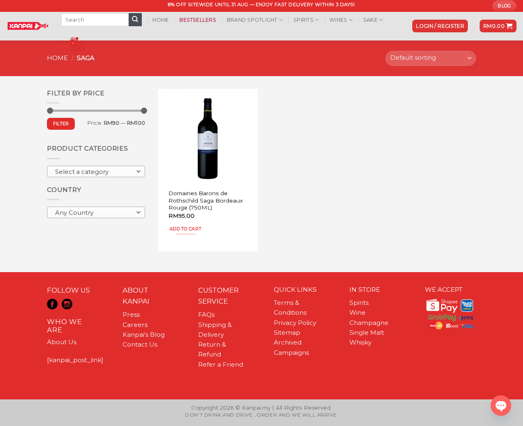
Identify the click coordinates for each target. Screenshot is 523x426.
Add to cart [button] (186, 229)
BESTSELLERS (197, 20)
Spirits (303, 20)
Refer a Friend (220, 364)
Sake (370, 20)
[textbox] (94, 172)
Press (131, 314)
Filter (61, 123)
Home (160, 20)
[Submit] (135, 19)
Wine (357, 312)
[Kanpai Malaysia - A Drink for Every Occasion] (27, 25)
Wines (338, 20)
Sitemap (287, 332)
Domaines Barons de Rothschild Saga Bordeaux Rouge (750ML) (205, 200)
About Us (61, 342)
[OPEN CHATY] (501, 405)
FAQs (206, 314)
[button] (440, 26)
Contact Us (140, 344)
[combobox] (96, 171)
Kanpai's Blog (144, 334)
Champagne (369, 323)
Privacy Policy (295, 323)
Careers (135, 325)
